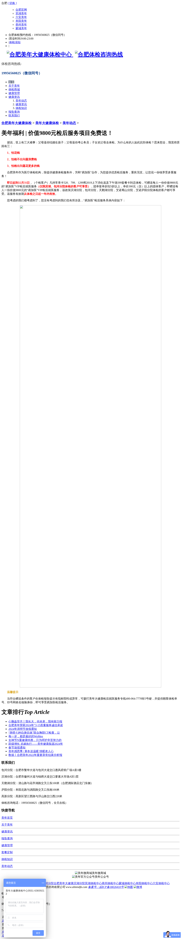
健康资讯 (14, 96)
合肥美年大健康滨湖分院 (69, 883)
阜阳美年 (21, 20)
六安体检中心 (161, 883)
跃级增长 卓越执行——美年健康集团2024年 (35, 743)
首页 (11, 81)
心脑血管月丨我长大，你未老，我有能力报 (35, 721)
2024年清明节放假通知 (22, 728)
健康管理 (14, 93)
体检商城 (14, 89)
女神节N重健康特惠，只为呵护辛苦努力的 (35, 740)
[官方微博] (138, 886)
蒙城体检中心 (127, 883)
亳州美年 (21, 24)
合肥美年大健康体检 (16, 123)
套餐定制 (7, 852)
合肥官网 (21, 9)
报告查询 (14, 111)
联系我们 (14, 115)
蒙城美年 (21, 28)
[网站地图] (128, 886)
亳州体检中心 (110, 883)
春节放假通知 (16, 747)
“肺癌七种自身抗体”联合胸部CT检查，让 (34, 732)
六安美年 (21, 17)
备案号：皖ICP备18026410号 (106, 886)
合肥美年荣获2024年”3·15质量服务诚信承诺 (35, 725)
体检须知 (15, 42)
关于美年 (14, 85)
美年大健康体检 (47, 123)
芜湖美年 (21, 13)
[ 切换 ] (12, 3)
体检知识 (21, 108)
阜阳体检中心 (144, 883)
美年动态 (21, 100)
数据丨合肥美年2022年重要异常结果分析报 (35, 754)
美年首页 (7, 817)
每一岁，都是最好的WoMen (25, 736)
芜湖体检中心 (93, 883)
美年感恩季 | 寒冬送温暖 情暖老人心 (31, 751)
